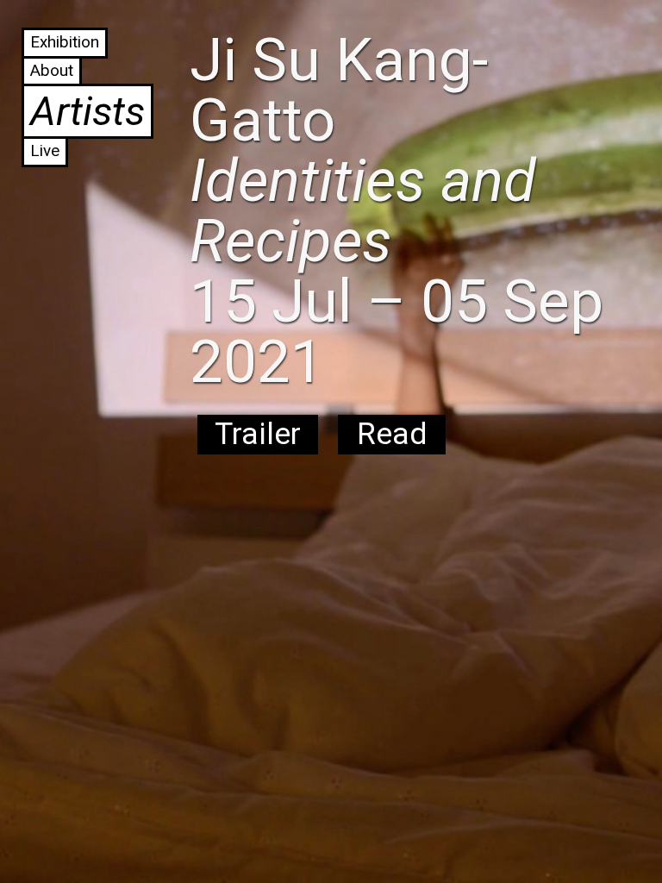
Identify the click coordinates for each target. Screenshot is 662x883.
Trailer (258, 434)
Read (392, 434)
